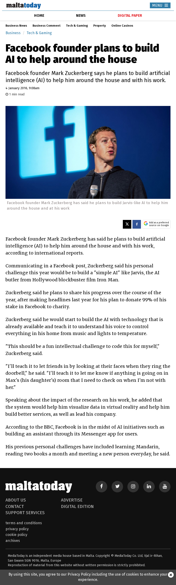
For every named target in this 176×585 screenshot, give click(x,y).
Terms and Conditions (24, 523)
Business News (16, 26)
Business (13, 33)
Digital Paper (130, 15)
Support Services (25, 512)
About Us (16, 500)
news (81, 15)
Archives (13, 540)
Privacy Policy (17, 529)
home (39, 15)
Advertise (71, 500)
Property (99, 26)
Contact (15, 506)
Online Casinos (122, 26)
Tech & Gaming (77, 26)
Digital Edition (77, 506)
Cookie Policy (16, 534)
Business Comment (46, 26)
